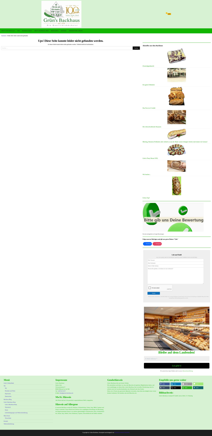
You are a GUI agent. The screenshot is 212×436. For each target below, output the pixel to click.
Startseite (3, 35)
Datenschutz (8, 396)
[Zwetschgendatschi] (176, 56)
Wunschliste (8, 418)
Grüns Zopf (146, 198)
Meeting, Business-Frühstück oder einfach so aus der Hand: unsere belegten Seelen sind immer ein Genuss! (175, 142)
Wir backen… (147, 174)
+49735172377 (62, 391)
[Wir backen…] (176, 166)
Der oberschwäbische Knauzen (152, 127)
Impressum (8, 393)
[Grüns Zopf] (176, 186)
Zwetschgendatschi (148, 66)
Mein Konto (54, 30)
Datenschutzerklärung (188, 371)
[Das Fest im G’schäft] (176, 96)
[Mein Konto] (163, 14)
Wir (18, 30)
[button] (164, 384)
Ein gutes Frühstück (149, 85)
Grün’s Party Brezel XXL (150, 158)
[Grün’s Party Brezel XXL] (176, 150)
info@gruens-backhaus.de (66, 393)
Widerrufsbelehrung (76, 30)
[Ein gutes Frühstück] (176, 75)
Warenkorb (8, 407)
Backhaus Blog (27, 30)
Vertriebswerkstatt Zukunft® (121, 432)
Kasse (6, 410)
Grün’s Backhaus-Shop (41, 30)
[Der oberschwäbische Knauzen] (176, 117)
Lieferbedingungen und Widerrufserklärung (16, 412)
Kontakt (63, 30)
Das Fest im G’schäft (149, 108)
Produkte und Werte (10, 391)
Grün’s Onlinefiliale (8, 30)
